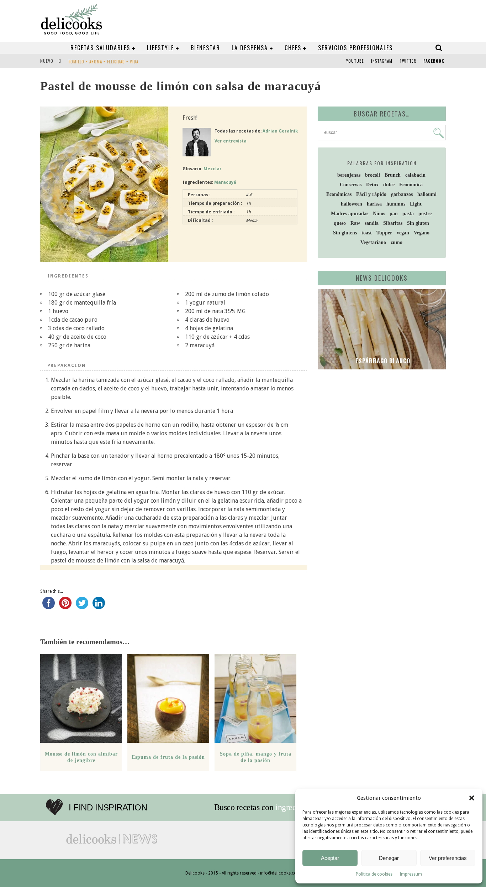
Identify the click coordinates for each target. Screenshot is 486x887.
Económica (411, 184)
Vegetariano (373, 242)
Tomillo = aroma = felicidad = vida (103, 61)
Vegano (421, 232)
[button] (471, 798)
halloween (351, 204)
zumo (396, 242)
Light (416, 204)
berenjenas (348, 175)
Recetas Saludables (100, 47)
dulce (389, 184)
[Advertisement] (380, 430)
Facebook (433, 61)
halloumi (427, 194)
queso (340, 223)
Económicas (339, 194)
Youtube (355, 61)
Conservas (350, 184)
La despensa (250, 47)
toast (366, 232)
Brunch (393, 175)
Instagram (381, 61)
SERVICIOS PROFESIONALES (355, 47)
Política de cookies (374, 874)
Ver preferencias (448, 858)
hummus (395, 204)
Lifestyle (160, 47)
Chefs (293, 47)
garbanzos (402, 194)
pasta (408, 213)
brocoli (372, 175)
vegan (403, 232)
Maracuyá (225, 182)
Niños (379, 213)
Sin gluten (418, 223)
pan (394, 213)
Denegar (389, 858)
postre (425, 213)
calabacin (415, 175)
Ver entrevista (231, 141)
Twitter (408, 61)
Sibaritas (392, 223)
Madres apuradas (349, 213)
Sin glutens (345, 232)
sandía (372, 223)
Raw (355, 223)
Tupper (384, 232)
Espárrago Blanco (382, 361)
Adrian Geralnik (280, 131)
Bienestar (205, 47)
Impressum (411, 874)
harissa (374, 204)
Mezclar (213, 168)
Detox (372, 184)
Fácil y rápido (371, 194)
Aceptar (330, 858)
